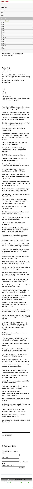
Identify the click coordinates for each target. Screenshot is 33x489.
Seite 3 (3, 24)
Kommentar (5, 457)
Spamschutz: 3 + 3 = (8, 465)
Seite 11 (4, 39)
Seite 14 (4, 45)
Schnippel (4, 7)
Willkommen (5, 1)
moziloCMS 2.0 (15, 481)
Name (4, 453)
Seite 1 (7, 21)
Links (2, 4)
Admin (23, 481)
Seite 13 (4, 43)
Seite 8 (3, 34)
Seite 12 (4, 41)
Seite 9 (3, 36)
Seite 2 (3, 22)
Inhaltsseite (9, 479)
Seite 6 (3, 30)
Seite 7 (3, 32)
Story (2, 15)
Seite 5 (3, 28)
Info (2, 13)
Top (27, 481)
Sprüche (3, 18)
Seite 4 (3, 26)
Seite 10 (4, 37)
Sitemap (29, 479)
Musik (3, 10)
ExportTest (4, 51)
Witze (2, 48)
